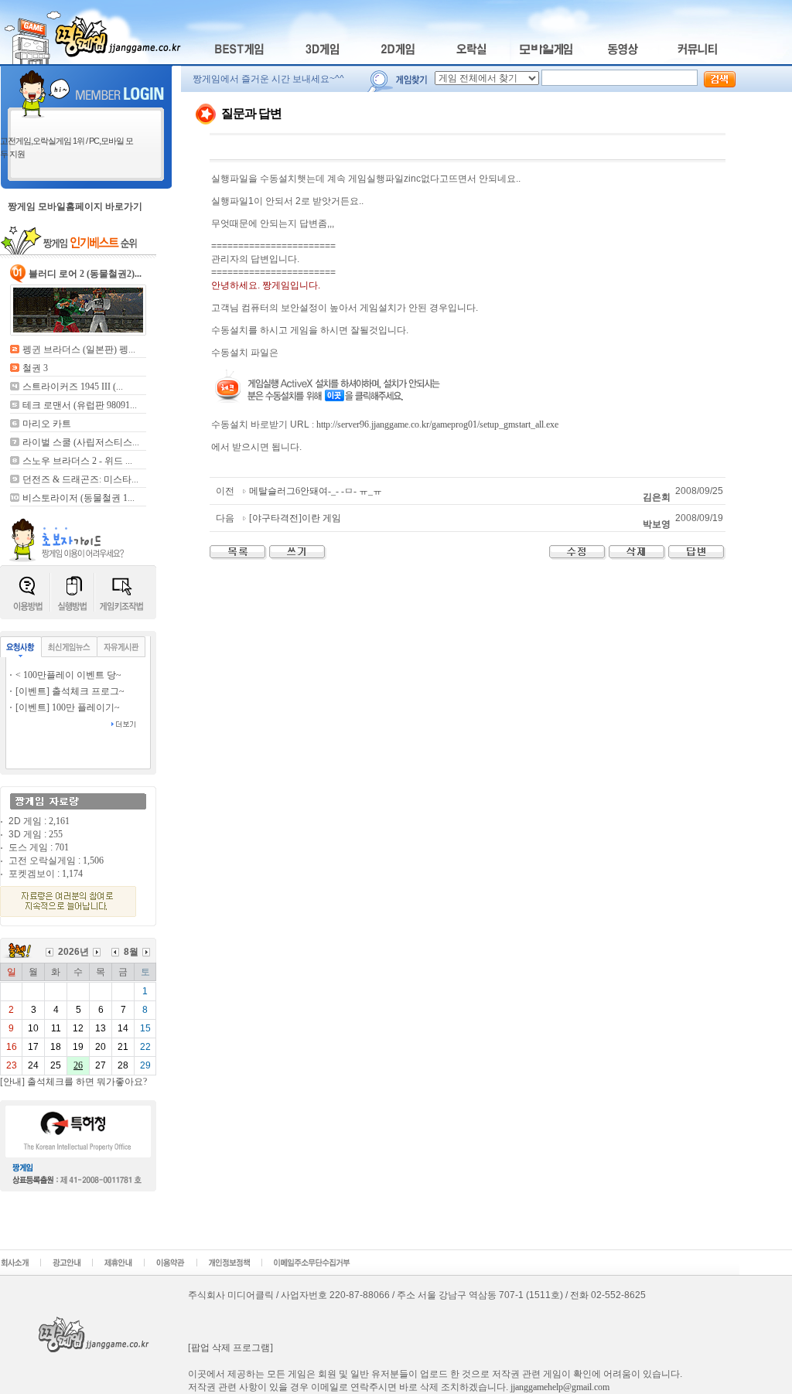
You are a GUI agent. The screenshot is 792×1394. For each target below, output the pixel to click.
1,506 (93, 860)
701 (62, 847)
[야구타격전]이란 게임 (295, 518)
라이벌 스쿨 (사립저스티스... (80, 442)
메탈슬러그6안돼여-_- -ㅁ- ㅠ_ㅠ (315, 491)
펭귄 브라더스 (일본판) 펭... (78, 349)
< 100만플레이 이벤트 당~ (68, 675)
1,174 (72, 873)
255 (56, 834)
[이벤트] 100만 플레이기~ (67, 707)
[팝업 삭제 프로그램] (230, 1347)
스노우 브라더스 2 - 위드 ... (77, 460)
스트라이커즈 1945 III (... (72, 386)
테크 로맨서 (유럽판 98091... (79, 405)
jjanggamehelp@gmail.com (559, 1387)
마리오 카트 (46, 423)
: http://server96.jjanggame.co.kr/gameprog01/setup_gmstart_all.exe (435, 424)
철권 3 (35, 368)
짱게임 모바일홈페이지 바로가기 (75, 206)
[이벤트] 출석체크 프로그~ (70, 691)
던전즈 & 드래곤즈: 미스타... (80, 479)
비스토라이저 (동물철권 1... (78, 498)
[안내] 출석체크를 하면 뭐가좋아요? (73, 1081)
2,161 (59, 821)
